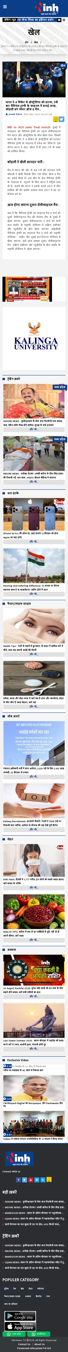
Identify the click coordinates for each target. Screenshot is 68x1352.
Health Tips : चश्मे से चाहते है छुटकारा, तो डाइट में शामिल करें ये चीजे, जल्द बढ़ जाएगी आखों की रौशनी (33, 648)
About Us (39, 1344)
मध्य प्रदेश (16, 1334)
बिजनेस (39, 1296)
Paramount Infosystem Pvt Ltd (34, 1348)
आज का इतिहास (10, 1304)
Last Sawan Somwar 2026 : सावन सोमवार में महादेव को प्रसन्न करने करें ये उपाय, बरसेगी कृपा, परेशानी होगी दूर (33, 1043)
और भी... (34, 429)
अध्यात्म (11, 950)
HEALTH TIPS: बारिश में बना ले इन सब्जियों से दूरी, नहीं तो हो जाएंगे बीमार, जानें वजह (31, 934)
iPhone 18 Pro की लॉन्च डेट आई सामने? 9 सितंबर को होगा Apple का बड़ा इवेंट (30, 535)
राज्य (48, 1296)
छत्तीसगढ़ (41, 1334)
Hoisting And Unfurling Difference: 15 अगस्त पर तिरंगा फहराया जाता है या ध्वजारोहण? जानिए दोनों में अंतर (31, 588)
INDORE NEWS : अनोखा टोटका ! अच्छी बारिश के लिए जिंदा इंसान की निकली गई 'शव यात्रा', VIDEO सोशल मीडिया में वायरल (35, 1207)
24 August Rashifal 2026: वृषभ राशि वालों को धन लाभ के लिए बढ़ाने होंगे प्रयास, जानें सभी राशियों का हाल (33, 990)
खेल (36, 42)
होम (26, 42)
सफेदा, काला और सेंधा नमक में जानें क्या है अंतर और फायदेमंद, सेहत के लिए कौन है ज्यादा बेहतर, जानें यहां (33, 700)
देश (15, 1288)
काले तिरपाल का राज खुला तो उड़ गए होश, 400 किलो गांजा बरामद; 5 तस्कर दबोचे (32, 1224)
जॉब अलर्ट (13, 716)
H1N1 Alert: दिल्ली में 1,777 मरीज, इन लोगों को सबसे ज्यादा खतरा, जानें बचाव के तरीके (33, 881)
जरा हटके (13, 493)
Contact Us (24, 1344)
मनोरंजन (40, 1288)
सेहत (10, 839)
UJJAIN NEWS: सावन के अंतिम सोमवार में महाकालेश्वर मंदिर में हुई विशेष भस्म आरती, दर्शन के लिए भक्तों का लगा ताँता (35, 1219)
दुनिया (6, 1288)
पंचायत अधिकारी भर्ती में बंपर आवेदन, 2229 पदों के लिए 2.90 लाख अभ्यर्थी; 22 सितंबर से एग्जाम (33, 770)
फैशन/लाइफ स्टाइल (19, 604)
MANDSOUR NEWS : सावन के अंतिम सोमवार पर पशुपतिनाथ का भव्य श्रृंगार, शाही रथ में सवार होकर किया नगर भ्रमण (35, 1213)
